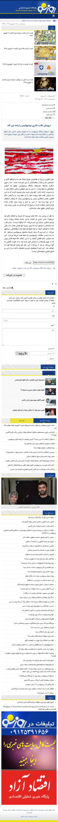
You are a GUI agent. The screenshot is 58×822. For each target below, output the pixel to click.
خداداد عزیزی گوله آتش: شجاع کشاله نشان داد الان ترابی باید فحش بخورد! (30, 460)
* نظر (53, 325)
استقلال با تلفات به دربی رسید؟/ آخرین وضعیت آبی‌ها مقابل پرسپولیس (31, 439)
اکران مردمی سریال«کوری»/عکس (29, 507)
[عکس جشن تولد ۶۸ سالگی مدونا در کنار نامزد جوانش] (50, 411)
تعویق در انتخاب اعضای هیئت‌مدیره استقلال (39, 554)
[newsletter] (14, 275)
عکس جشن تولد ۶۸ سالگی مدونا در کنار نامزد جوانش (29, 410)
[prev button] (9, 475)
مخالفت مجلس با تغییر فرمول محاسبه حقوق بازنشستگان (35, 584)
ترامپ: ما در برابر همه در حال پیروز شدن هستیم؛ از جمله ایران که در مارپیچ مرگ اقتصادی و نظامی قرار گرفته (29, 708)
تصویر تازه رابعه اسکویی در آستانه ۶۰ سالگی (40, 541)
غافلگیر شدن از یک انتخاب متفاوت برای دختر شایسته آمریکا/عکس (32, 688)
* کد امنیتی (51, 348)
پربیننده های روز (45, 420)
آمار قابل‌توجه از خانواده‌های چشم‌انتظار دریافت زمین (37, 664)
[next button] (3, 475)
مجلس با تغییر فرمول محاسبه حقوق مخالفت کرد (38, 537)
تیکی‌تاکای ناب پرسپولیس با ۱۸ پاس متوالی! (40, 684)
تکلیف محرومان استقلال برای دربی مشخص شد (39, 443)
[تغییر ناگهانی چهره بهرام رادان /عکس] (50, 401)
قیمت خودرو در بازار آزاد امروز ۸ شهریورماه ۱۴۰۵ (17, 64)
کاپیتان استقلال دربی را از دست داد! (42, 627)
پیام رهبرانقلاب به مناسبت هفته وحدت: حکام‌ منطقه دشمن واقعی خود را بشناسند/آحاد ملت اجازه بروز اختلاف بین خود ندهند (31, 670)
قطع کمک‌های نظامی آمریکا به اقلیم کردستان (39, 619)
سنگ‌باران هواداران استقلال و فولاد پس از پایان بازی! (37, 597)
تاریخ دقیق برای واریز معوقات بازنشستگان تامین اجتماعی (35, 702)
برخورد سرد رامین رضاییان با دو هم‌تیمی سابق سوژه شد (36, 649)
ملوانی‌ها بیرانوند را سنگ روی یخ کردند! (41, 614)
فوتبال (14, 268)
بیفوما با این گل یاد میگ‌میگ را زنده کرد (41, 517)
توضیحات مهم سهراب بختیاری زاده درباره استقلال (36, 20)
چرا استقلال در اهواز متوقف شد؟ (44, 448)
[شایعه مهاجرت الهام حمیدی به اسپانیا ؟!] (50, 391)
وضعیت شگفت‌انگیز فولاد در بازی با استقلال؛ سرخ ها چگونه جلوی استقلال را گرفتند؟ (30, 654)
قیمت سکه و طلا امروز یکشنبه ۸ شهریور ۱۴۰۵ (18, 48)
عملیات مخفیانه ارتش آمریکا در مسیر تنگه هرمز (39, 680)
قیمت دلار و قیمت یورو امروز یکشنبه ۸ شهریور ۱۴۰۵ (18, 34)
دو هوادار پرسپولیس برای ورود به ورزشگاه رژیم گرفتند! (36, 676)
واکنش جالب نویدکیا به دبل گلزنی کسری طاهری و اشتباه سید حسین (32, 469)
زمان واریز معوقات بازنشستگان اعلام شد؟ (41, 636)
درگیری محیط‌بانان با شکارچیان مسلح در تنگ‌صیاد (38, 546)
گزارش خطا (7, 287)
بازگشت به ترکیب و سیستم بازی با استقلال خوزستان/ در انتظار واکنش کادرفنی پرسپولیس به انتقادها (30, 531)
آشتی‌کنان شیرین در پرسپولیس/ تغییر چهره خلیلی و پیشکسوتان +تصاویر (31, 465)
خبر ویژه (43, 96)
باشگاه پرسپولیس (38, 268)
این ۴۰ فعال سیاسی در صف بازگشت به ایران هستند (37, 589)
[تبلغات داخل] (29, 723)
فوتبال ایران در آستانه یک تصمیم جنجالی (40, 550)
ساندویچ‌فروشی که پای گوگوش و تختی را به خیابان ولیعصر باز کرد (33, 644)
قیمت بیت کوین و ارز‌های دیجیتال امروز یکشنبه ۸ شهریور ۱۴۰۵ (17, 81)
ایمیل (53, 315)
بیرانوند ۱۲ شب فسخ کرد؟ (45, 693)
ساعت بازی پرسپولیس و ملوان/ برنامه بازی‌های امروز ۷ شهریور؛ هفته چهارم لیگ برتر (30, 426)
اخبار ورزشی (51, 96)
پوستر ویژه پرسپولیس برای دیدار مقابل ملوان (39, 576)
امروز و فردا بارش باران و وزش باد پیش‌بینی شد (38, 660)
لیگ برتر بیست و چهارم (24, 268)
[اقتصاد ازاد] (29, 787)
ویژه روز (21, 420)
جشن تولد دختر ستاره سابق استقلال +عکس (40, 456)
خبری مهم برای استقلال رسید (44, 632)
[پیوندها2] (29, 752)
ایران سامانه (24, 816)
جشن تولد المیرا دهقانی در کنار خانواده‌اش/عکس (30, 380)
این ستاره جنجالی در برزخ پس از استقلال (40, 580)
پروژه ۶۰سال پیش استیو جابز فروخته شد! (40, 571)
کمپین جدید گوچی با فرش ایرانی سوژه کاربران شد (38, 521)
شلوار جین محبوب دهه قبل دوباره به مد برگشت (38, 593)
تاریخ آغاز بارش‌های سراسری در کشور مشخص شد (38, 610)
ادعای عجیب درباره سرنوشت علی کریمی (41, 526)
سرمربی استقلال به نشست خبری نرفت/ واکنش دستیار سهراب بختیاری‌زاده (30, 452)
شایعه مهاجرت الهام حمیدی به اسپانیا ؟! (33, 390)
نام (54, 306)
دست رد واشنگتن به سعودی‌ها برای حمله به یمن (38, 606)
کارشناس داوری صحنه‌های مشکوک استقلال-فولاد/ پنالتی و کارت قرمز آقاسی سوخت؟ (31, 433)
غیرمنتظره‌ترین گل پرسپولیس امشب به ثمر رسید (38, 567)
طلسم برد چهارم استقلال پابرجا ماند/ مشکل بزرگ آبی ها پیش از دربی (31, 601)
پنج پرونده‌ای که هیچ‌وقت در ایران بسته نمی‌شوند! (37, 563)
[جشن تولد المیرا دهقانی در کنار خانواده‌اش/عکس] (50, 381)
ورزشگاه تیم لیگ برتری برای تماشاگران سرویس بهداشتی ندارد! (34, 623)
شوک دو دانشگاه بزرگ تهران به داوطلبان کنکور (39, 640)
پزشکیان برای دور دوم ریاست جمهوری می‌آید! (39, 558)
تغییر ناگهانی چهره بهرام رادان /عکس (33, 400)
